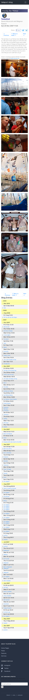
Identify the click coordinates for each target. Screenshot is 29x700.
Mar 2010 (6, 303)
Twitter (6, 668)
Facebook (7, 671)
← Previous (6, 34)
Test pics (6, 409)
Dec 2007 (6, 322)
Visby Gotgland (7, 595)
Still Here (6, 587)
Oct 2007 (6, 429)
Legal (14, 695)
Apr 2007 (6, 625)
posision (6, 546)
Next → (24, 34)
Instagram (7, 665)
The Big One (7, 363)
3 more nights (7, 335)
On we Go (6, 351)
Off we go (6, 422)
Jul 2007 (6, 542)
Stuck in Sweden (8, 591)
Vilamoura (6, 465)
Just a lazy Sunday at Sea (10, 359)
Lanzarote (6, 407)
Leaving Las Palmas (8, 391)
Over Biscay (6, 496)
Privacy (8, 695)
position (5, 535)
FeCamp (5, 539)
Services (3, 656)
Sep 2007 (6, 444)
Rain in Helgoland (8, 567)
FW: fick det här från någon (10, 317)
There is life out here (9, 374)
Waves (5, 347)
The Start (6, 387)
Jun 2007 (6, 583)
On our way (6, 558)
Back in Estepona (8, 433)
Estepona (6, 457)
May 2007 (6, 619)
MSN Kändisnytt (15, 58)
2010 (4, 301)
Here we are (6, 326)
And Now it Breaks (8, 330)
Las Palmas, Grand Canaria (10, 399)
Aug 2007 (6, 484)
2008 (5, 310)
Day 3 (5, 382)
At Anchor (6, 410)
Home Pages (5, 648)
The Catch (6, 339)
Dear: (5, 307)
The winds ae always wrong (10, 378)
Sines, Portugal (7, 469)
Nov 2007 (6, 366)
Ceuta (5, 437)
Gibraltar (6, 461)
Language (20, 695)
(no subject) (6, 481)
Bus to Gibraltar (7, 452)
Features (3, 653)
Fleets (3, 650)
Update (5, 418)
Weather (6, 554)
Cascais (5, 473)
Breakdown (6, 550)
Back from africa (8, 448)
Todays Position (7, 608)
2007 (5, 320)
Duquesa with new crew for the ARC (12, 442)
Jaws (5, 343)
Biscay (5, 500)
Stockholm (6, 604)
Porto (5, 477)
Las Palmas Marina (8, 395)
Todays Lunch (7, 355)
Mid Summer (7, 599)
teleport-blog (7, 2)
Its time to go (7, 612)
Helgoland (6, 562)
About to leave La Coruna (10, 488)
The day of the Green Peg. (10, 370)
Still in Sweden (7, 580)
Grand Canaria (7, 403)
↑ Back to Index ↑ (14, 34)
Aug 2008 (6, 313)
